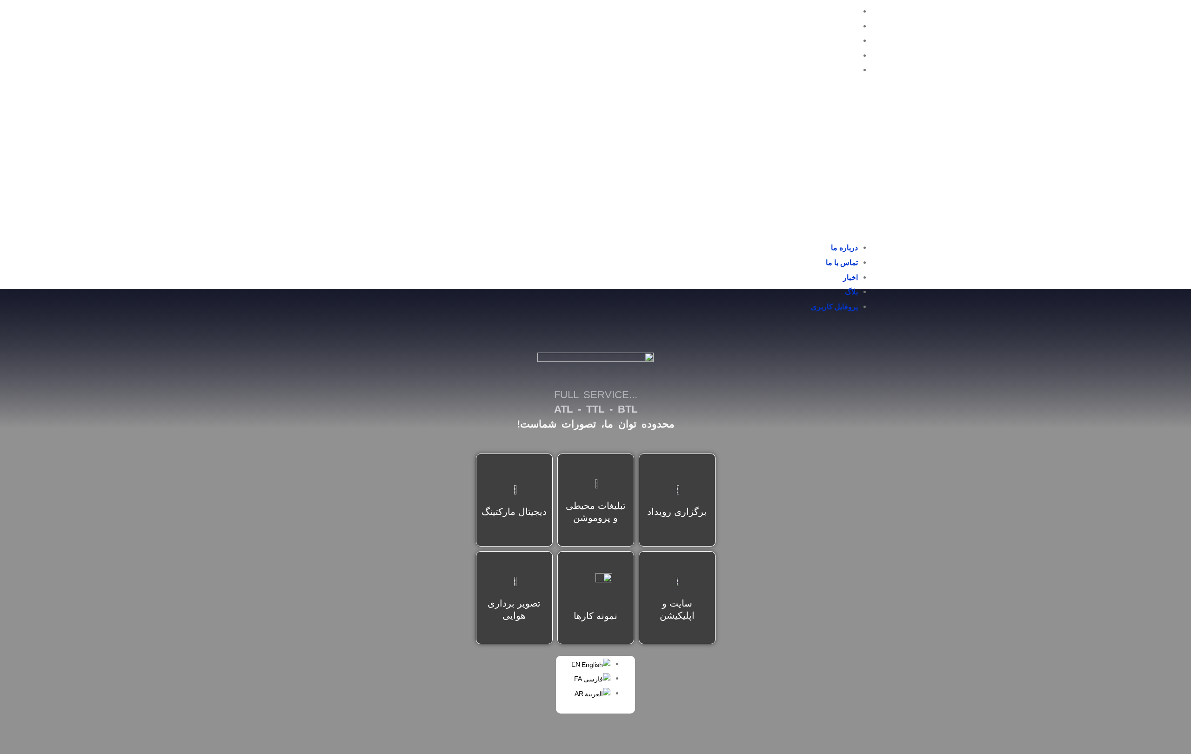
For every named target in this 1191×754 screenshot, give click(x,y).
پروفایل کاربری (834, 70)
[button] (846, 164)
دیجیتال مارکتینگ (514, 512)
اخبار (850, 41)
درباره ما (844, 11)
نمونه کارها (595, 616)
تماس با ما (842, 26)
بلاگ (851, 56)
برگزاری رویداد (677, 512)
